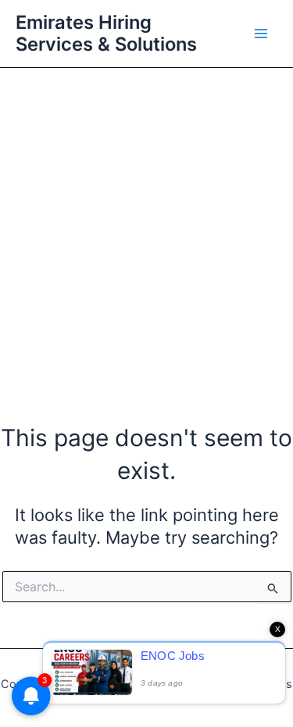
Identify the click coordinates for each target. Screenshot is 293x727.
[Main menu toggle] (261, 33)
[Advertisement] (146, 222)
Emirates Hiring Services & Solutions (106, 33)
